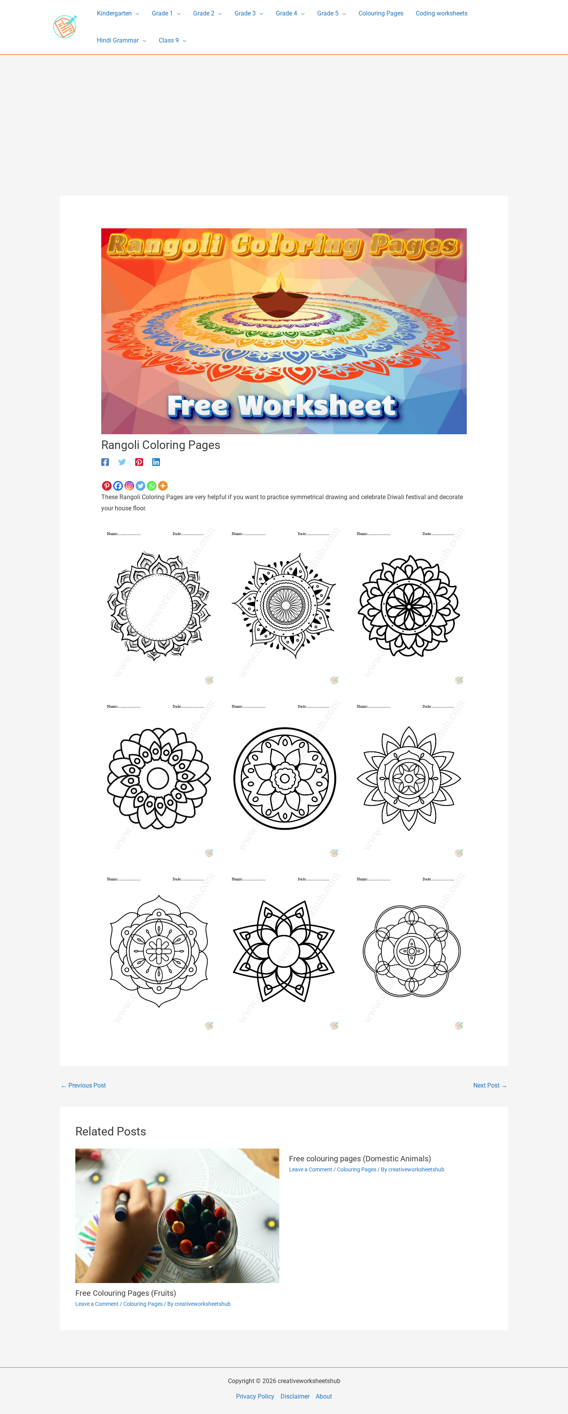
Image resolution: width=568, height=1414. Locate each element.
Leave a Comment (97, 1304)
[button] (135, 13)
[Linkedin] (156, 462)
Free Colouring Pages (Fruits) (125, 1293)
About (324, 1396)
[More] (163, 486)
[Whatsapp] (151, 486)
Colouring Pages (143, 1304)
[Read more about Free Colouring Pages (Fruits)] (177, 1215)
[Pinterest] (139, 462)
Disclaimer (295, 1396)
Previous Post (83, 1085)
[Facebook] (105, 462)
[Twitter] (122, 462)
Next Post (490, 1085)
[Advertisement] (284, 113)
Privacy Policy (255, 1396)
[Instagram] (129, 486)
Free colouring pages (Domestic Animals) (360, 1158)
